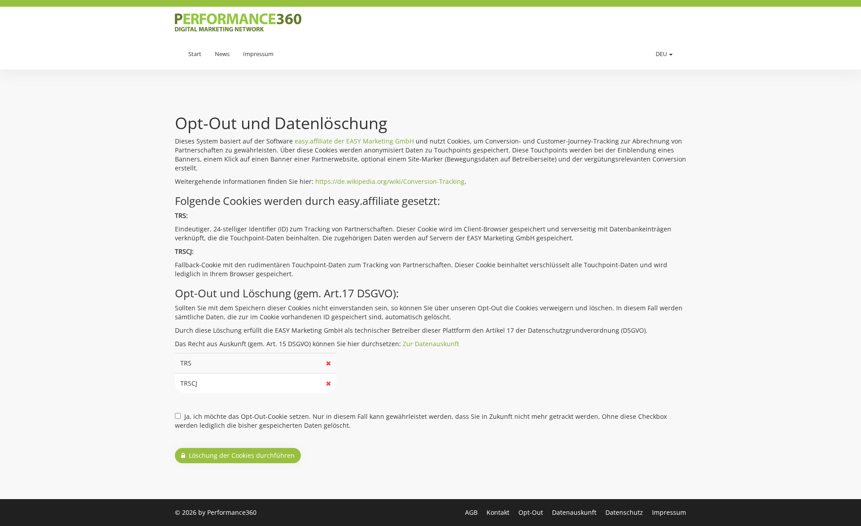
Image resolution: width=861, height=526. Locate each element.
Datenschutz (625, 512)
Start (194, 54)
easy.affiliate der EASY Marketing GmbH (354, 141)
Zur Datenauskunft (431, 343)
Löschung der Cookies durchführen (240, 455)
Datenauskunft (575, 512)
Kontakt (499, 512)
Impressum (258, 54)
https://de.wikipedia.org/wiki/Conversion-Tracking (390, 181)
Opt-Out (531, 512)
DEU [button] (662, 54)
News (222, 54)
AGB (472, 512)
